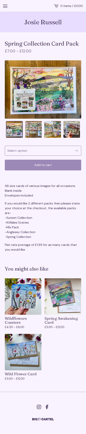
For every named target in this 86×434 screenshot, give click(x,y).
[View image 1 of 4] (14, 129)
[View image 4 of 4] (71, 129)
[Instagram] (39, 407)
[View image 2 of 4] (33, 129)
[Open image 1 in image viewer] (43, 89)
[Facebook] (47, 407)
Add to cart (43, 165)
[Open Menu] (5, 6)
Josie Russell (43, 22)
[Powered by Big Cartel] (43, 419)
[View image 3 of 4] (52, 129)
